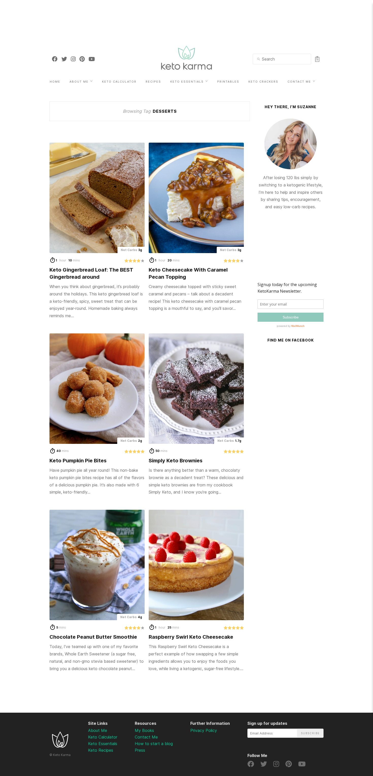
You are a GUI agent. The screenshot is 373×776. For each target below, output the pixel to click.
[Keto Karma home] (60, 746)
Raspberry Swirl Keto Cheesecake (191, 637)
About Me (79, 81)
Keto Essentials (187, 81)
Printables (228, 81)
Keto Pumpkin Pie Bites (78, 461)
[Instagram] (73, 59)
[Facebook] (55, 59)
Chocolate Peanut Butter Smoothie (93, 637)
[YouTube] (92, 59)
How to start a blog (154, 743)
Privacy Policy (203, 730)
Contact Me (299, 81)
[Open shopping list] (317, 59)
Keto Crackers (263, 81)
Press (140, 750)
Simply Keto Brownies (175, 461)
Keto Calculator (119, 81)
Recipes (153, 81)
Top (355, 746)
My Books (144, 730)
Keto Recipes (100, 750)
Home (55, 81)
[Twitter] (64, 59)
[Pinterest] (82, 59)
